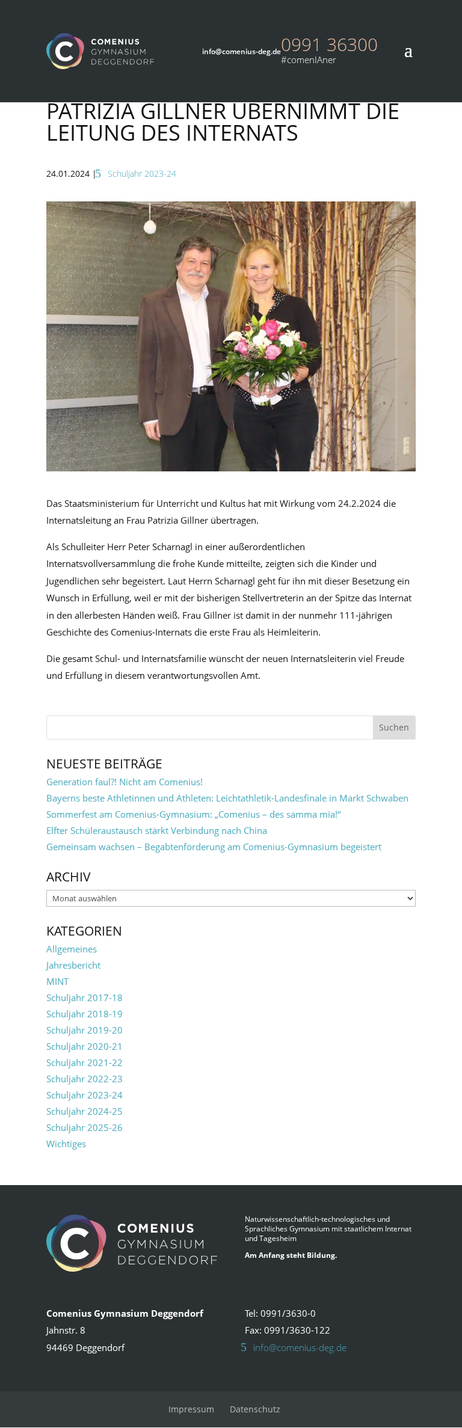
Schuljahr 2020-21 (84, 1046)
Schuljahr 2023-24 (142, 173)
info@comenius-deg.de (299, 1347)
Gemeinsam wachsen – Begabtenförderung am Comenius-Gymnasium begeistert (213, 847)
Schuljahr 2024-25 (84, 1111)
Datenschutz (255, 1409)
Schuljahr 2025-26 (84, 1127)
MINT (57, 981)
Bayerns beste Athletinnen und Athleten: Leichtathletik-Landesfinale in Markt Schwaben (227, 798)
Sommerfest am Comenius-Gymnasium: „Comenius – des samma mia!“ (193, 814)
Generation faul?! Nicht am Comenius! (124, 782)
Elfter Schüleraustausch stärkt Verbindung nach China (156, 830)
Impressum (191, 1409)
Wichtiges (66, 1144)
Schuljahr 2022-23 (84, 1079)
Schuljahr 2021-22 (84, 1062)
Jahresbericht (73, 965)
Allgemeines (71, 949)
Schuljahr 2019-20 (84, 1030)
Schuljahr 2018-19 (84, 1014)
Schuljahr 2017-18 (84, 997)
